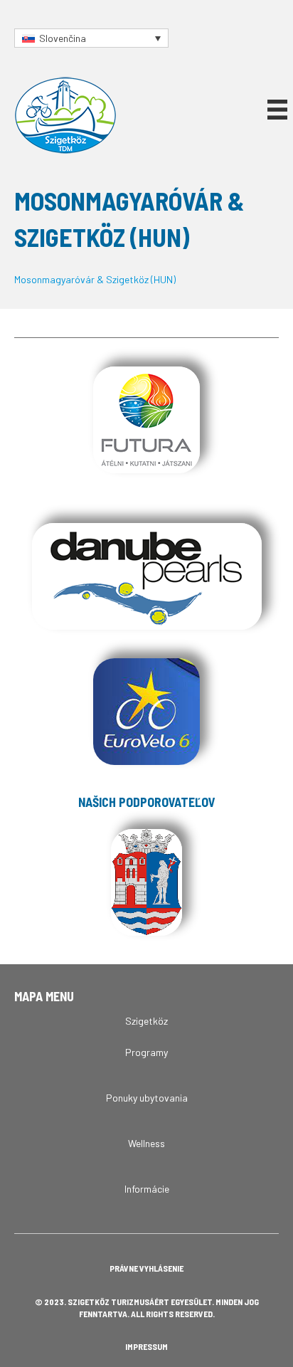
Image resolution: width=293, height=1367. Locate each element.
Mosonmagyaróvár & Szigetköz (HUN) (95, 279)
